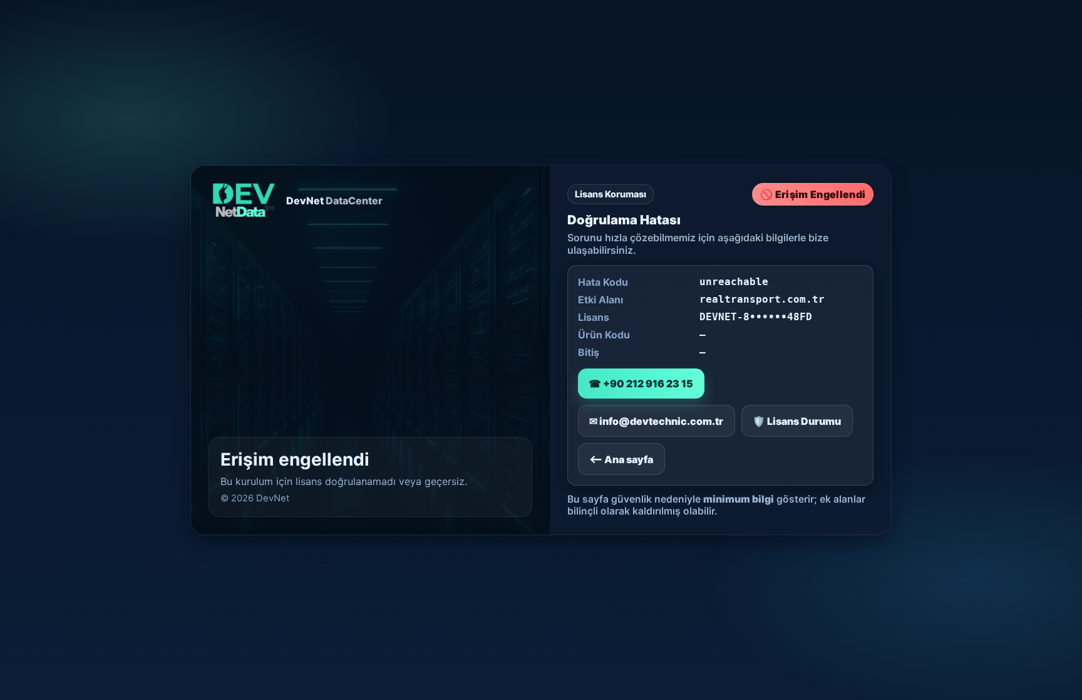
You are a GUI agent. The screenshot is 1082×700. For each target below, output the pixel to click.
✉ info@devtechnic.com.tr (656, 421)
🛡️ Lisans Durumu (797, 421)
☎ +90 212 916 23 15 (641, 383)
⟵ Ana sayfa (621, 459)
